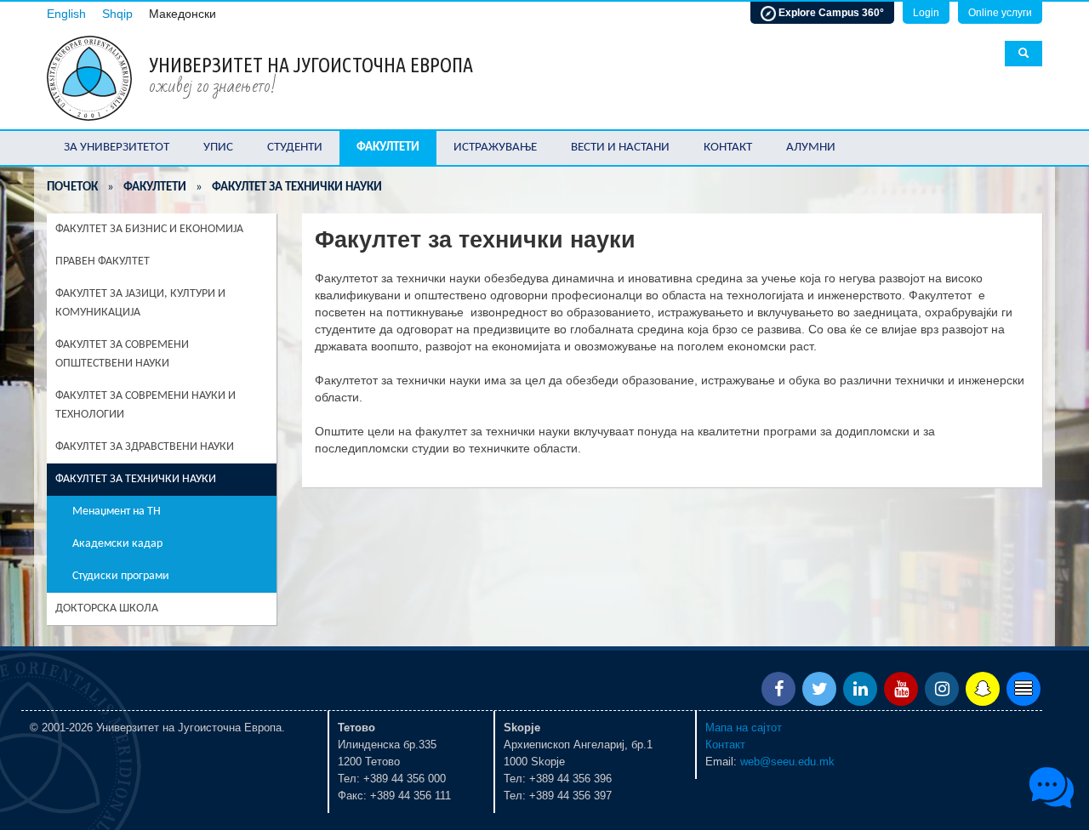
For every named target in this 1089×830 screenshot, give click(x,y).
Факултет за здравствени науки (144, 446)
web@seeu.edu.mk (787, 761)
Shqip (117, 14)
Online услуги (1000, 13)
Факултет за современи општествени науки (122, 354)
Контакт (728, 147)
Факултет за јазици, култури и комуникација (140, 303)
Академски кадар (117, 543)
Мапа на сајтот (743, 727)
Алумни (810, 147)
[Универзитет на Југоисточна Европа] (89, 77)
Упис (218, 147)
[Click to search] (1023, 53)
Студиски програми (120, 576)
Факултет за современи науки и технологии (145, 405)
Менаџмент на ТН (116, 511)
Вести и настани (620, 147)
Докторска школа (106, 608)
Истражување (495, 147)
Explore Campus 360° (830, 13)
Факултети (387, 147)
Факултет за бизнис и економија (149, 229)
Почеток (72, 187)
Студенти (294, 147)
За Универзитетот (116, 147)
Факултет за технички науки (135, 479)
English (66, 14)
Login (926, 13)
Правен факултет (102, 261)
